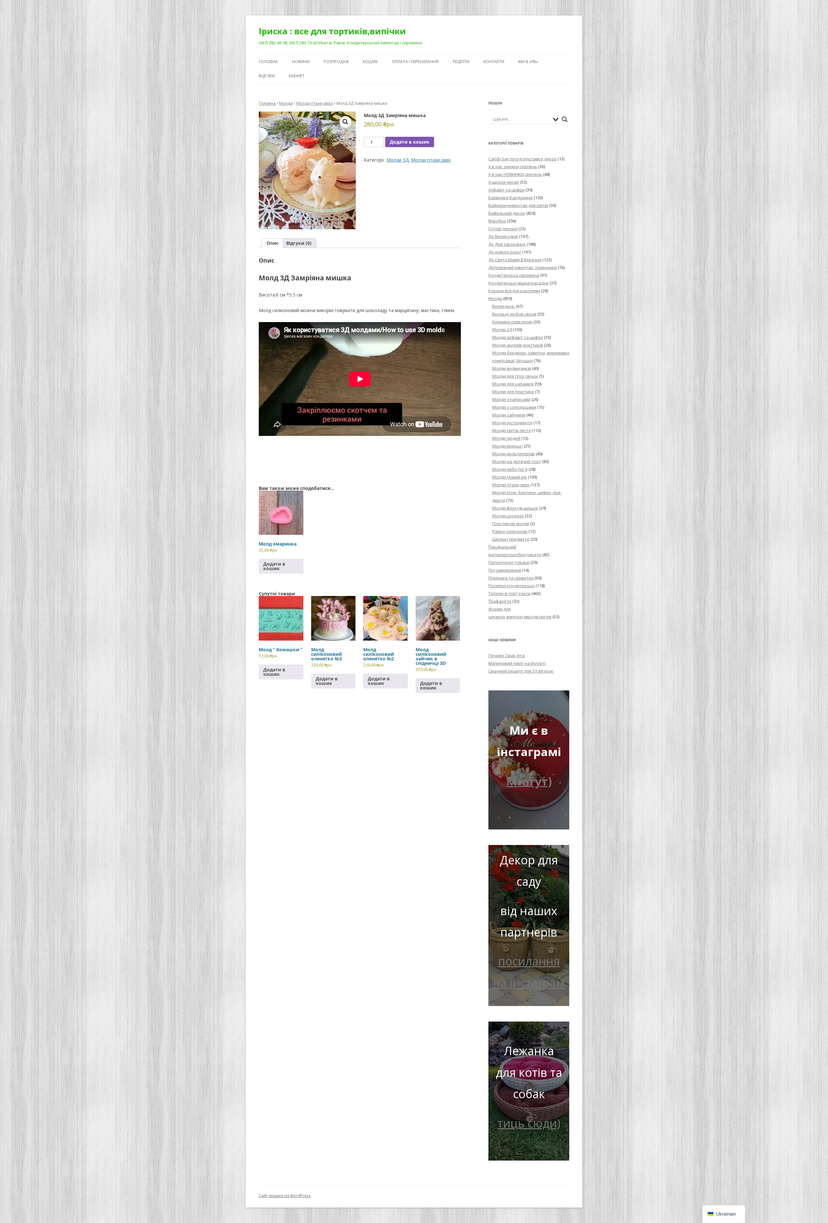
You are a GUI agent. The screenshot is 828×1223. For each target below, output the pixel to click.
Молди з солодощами (514, 407)
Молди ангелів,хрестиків (517, 345)
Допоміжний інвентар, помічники (522, 267)
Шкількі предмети (510, 539)
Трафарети (499, 601)
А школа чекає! (503, 182)
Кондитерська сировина (513, 275)
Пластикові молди (510, 523)
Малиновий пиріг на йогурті (517, 663)
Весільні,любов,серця (514, 314)
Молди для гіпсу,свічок (515, 376)
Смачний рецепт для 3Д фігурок (520, 671)
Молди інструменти (512, 423)
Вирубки (497, 221)
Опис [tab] (272, 243)
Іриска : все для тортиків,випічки (332, 31)
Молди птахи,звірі (314, 103)
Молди (286, 103)
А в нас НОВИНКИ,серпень (515, 174)
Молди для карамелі (513, 384)
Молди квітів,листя (511, 430)
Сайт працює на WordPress (284, 1195)
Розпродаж (336, 61)
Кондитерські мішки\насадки (518, 283)
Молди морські (507, 446)
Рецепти (461, 61)
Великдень (503, 306)
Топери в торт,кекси (509, 593)
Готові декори (503, 229)
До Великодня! (503, 236)
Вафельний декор (506, 213)
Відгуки (267, 76)
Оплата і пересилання (415, 61)
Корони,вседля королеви (514, 291)
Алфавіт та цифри (506, 190)
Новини (301, 61)
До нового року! (504, 252)
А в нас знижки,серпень (512, 166)
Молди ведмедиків (511, 368)
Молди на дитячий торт (516, 461)
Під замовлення (504, 570)
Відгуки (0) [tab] (298, 243)
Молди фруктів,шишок (515, 508)
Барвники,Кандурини (510, 197)
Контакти (494, 61)
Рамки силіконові (510, 531)
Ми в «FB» (528, 61)
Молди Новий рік (509, 477)
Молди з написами (511, 399)
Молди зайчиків (508, 415)
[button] (345, 122)
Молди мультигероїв (513, 454)
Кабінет (296, 76)
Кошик (370, 61)
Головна (268, 61)
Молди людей (506, 438)
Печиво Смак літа (506, 655)
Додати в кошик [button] (274, 566)
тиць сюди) (528, 1123)
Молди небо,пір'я (510, 469)
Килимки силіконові (512, 322)
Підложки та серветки (511, 578)
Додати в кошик (410, 142)
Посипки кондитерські (511, 586)
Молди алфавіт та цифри (517, 337)
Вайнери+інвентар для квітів (518, 205)
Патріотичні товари (508, 562)
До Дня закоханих (507, 244)
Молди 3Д (398, 160)
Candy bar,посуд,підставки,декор (522, 159)
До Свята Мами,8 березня (514, 260)
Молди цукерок (508, 516)
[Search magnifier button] (564, 119)
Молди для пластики (513, 392)
